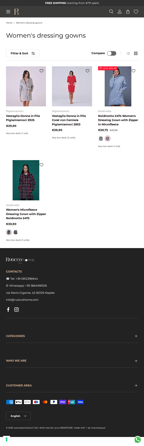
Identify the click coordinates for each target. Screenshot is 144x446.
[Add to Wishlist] (41, 70)
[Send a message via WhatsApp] (137, 439)
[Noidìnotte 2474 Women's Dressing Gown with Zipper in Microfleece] (118, 86)
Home (9, 23)
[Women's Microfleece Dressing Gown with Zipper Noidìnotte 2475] (26, 180)
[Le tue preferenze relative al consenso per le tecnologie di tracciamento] (6, 439)
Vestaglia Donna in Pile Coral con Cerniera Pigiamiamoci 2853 (69, 120)
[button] (128, 12)
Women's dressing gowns (29, 23)
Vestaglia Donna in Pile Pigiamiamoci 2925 (23, 118)
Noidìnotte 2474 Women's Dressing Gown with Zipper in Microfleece (118, 120)
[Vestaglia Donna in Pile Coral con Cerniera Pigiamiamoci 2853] (72, 86)
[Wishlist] (136, 12)
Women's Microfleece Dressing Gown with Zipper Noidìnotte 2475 (26, 214)
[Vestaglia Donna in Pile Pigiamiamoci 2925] (26, 86)
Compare (98, 53)
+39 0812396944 (27, 278)
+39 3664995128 (36, 285)
